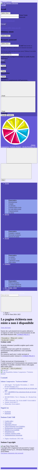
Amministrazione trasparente (13, 435)
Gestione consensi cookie (12, 433)
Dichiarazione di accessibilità (14, 428)
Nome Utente (23, 15)
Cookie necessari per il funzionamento (13, 361)
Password (22, 17)
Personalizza (5, 338)
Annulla (4, 115)
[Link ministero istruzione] (9, 3)
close (3, 180)
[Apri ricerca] (21, 155)
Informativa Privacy (11, 424)
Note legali (8, 423)
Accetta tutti (8, 340)
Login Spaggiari (15, 53)
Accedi (3, 5)
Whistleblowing (9, 432)
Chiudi (3, 66)
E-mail (21, 45)
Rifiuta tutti (16, 338)
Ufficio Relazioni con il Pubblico (15, 426)
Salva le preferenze (15, 368)
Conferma (10, 115)
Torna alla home (6, 327)
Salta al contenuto (6, 1)
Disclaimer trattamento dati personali (12, 453)
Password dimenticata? (8, 21)
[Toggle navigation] (16, 171)
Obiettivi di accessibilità (12, 430)
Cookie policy (9, 421)
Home (6, 312)
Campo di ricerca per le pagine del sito (12, 293)
